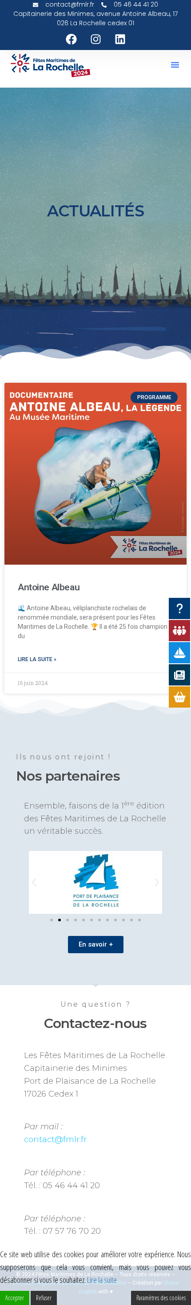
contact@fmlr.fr (55, 1139)
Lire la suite (102, 1279)
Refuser (44, 1297)
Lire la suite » (37, 659)
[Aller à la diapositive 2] (59, 920)
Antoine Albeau (49, 587)
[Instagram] (95, 39)
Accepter (14, 1297)
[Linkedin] (120, 39)
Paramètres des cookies (161, 1297)
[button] (175, 64)
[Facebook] (71, 39)
